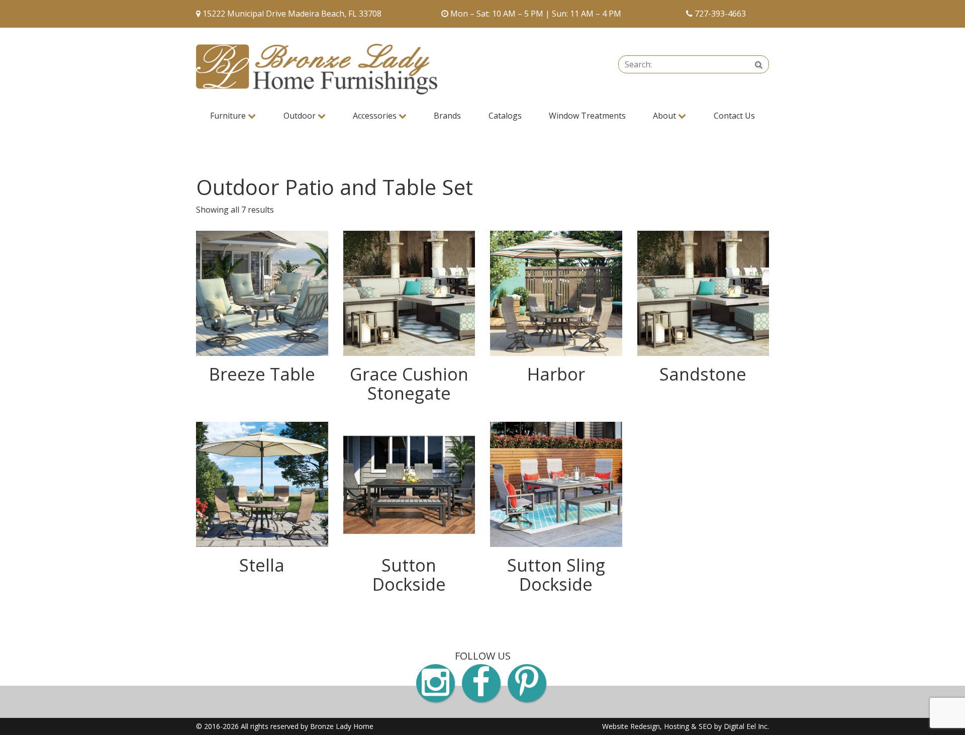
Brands (447, 115)
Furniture (229, 115)
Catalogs (505, 115)
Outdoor (300, 115)
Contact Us (734, 115)
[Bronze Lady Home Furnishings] (316, 69)
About (665, 115)
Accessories (376, 115)
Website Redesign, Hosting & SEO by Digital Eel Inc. (685, 726)
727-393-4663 (720, 13)
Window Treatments (587, 115)
